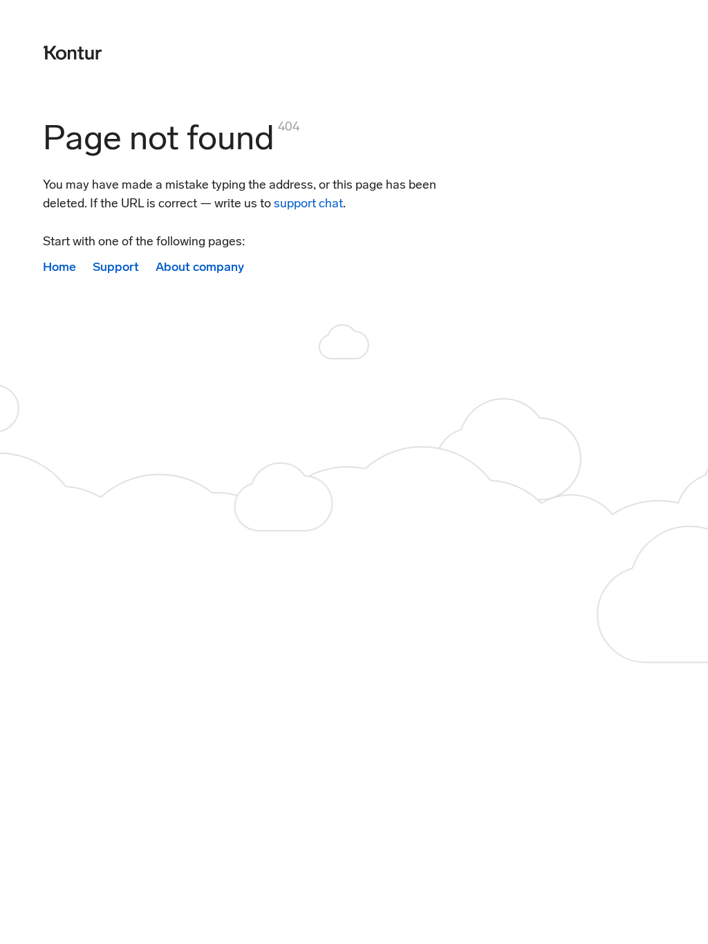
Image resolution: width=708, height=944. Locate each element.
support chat (308, 203)
